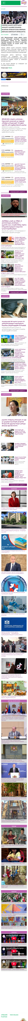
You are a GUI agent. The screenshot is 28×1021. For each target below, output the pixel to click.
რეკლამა (4, 1017)
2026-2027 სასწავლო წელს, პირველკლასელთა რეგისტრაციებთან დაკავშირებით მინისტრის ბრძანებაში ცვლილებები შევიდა (12, 741)
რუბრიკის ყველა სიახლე (17, 192)
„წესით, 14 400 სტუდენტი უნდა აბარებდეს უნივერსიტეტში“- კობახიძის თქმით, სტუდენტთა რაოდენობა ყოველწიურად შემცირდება (13, 719)
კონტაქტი (4, 1015)
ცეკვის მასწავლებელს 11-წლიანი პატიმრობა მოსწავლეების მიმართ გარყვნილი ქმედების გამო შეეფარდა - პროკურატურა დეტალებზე (13, 530)
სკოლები (3, 8)
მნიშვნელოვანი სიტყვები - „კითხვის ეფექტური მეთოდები (12, 969)
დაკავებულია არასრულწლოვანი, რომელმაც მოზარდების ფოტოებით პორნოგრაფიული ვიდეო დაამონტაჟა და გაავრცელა (12, 655)
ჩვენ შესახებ (14, 1015)
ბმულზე (10, 67)
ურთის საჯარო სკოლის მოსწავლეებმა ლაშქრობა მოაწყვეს (13, 902)
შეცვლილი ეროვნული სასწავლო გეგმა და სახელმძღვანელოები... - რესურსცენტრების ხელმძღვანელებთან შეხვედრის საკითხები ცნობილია (12, 633)
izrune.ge (14, 826)
